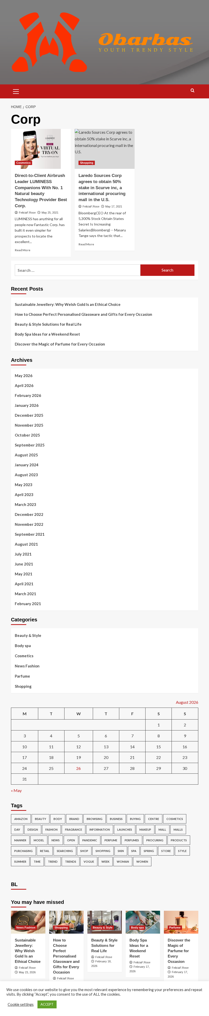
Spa (133, 851)
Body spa (23, 645)
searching (65, 851)
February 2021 (28, 603)
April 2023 (24, 494)
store (166, 851)
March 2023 (25, 504)
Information (99, 829)
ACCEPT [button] (47, 1004)
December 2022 (29, 514)
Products (179, 840)
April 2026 (24, 385)
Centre (153, 818)
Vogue (89, 861)
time (37, 861)
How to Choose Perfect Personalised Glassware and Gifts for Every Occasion (83, 314)
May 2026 (23, 375)
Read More (22, 250)
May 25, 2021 (50, 212)
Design (33, 829)
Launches (124, 829)
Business (116, 818)
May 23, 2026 (27, 972)
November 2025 (29, 425)
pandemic (89, 840)
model (39, 840)
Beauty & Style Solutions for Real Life (48, 324)
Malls (178, 829)
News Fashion (27, 666)
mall (162, 829)
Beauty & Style (28, 635)
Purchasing (23, 851)
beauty (40, 818)
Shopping (86, 162)
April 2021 (24, 583)
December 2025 (29, 415)
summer (20, 861)
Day (17, 829)
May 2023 (23, 484)
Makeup (145, 829)
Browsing (94, 818)
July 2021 (23, 554)
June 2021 (24, 564)
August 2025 (26, 455)
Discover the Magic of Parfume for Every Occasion (60, 344)
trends (70, 861)
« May (16, 790)
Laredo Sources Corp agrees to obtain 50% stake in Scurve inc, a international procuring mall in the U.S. (102, 187)
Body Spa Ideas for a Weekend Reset (47, 334)
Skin (121, 851)
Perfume (110, 840)
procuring (154, 840)
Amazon (21, 818)
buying (135, 818)
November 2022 (29, 524)
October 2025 (27, 435)
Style (182, 851)
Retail (44, 851)
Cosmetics (23, 162)
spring (149, 851)
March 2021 (25, 593)
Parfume (22, 676)
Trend (53, 861)
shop (84, 851)
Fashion (51, 829)
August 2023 (26, 474)
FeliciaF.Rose (27, 212)
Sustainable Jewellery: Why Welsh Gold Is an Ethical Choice (68, 304)
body (58, 818)
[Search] (192, 90)
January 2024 (26, 464)
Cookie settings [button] (21, 1004)
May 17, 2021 (113, 206)
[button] (16, 90)
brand (74, 818)
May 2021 (23, 574)
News (55, 840)
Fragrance (73, 829)
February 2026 (28, 395)
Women (142, 861)
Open (71, 840)
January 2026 (26, 405)
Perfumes (132, 840)
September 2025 (30, 445)
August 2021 (26, 544)
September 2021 (30, 534)
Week (105, 861)
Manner (20, 840)
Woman (123, 861)
